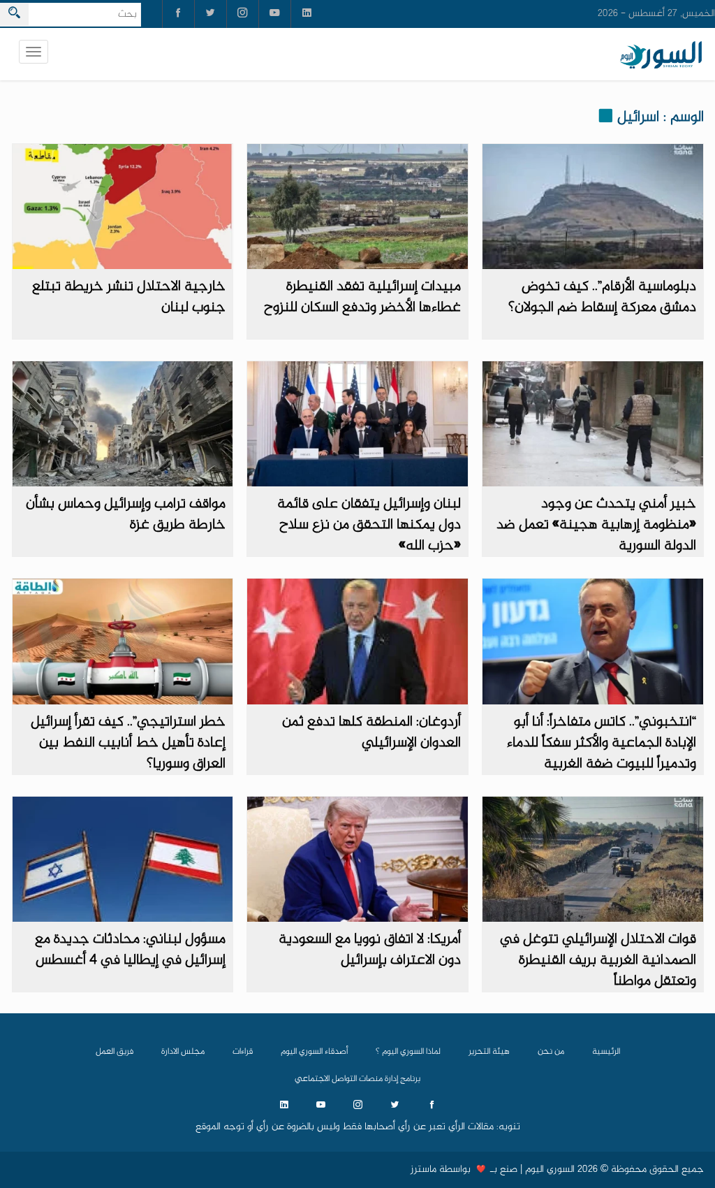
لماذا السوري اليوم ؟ (408, 1051)
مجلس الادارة (183, 1051)
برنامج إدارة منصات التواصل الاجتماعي (357, 1079)
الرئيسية (606, 1051)
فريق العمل (114, 1051)
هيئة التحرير (489, 1051)
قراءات (243, 1051)
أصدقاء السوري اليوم (314, 1051)
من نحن (551, 1051)
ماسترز (423, 1170)
